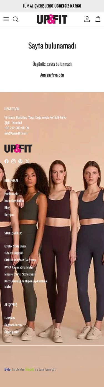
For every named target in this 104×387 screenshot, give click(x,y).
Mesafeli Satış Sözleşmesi (19, 274)
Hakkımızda (11, 193)
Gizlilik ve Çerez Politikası (20, 259)
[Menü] (6, 19)
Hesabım (9, 317)
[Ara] (18, 19)
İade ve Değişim (13, 253)
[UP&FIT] (52, 19)
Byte (7, 369)
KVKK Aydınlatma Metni (18, 267)
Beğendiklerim (13, 324)
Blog (7, 207)
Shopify (29, 369)
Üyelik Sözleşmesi (15, 246)
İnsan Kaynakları (14, 200)
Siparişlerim (11, 331)
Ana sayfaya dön (52, 75)
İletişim (9, 214)
